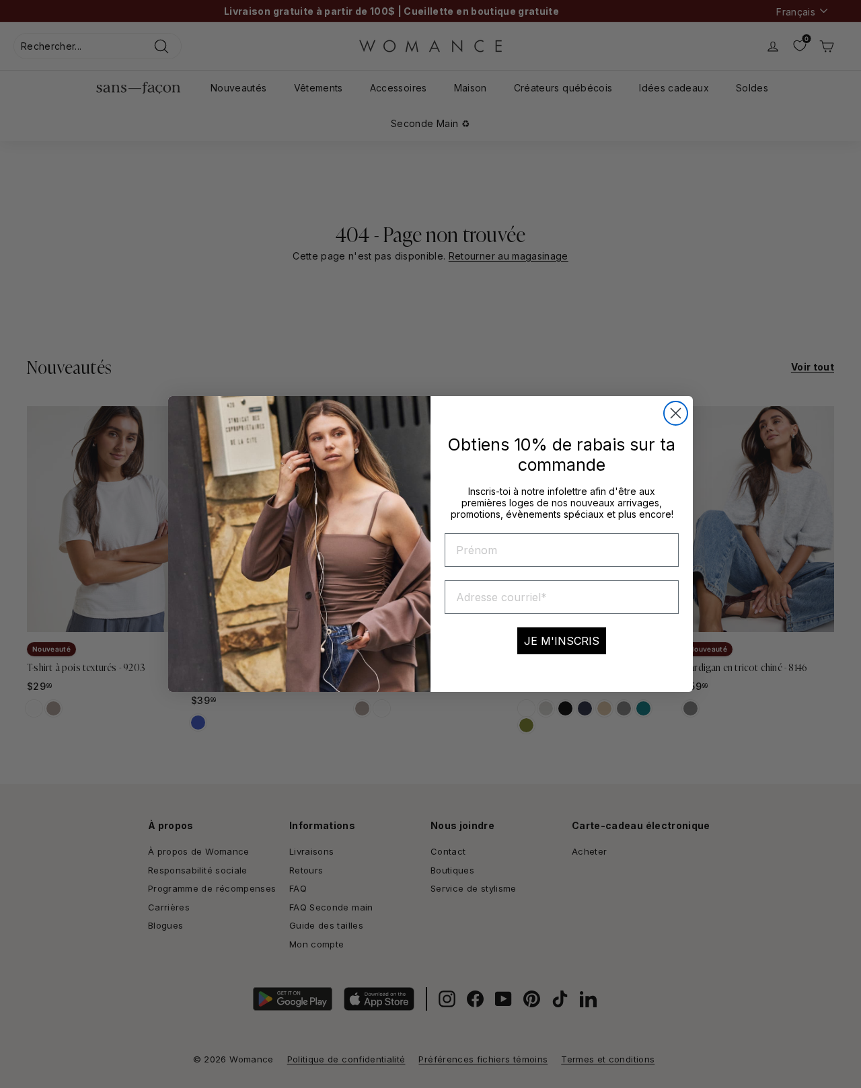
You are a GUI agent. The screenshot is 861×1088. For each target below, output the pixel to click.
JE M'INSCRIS (561, 641)
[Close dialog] (675, 413)
